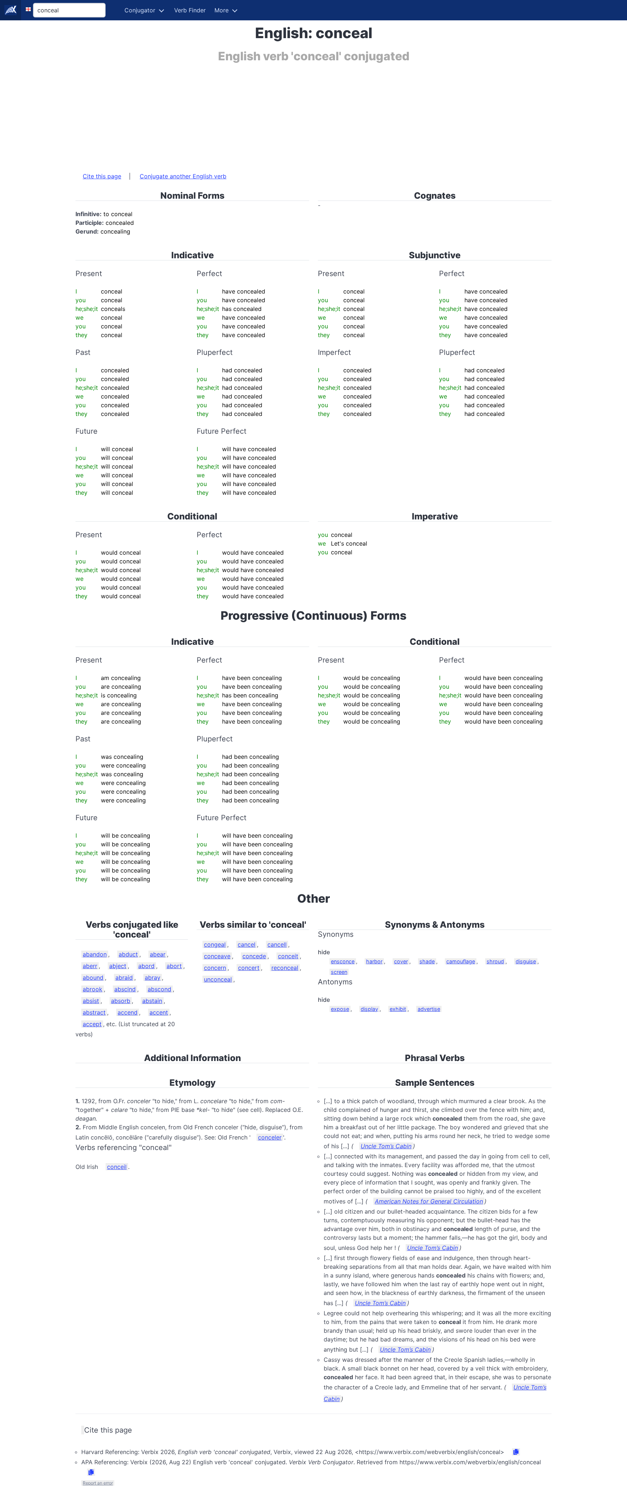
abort (174, 965)
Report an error (98, 1483)
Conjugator (139, 10)
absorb (120, 1000)
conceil (117, 1166)
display (369, 1009)
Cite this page (102, 176)
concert (248, 967)
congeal (215, 944)
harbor (374, 961)
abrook (92, 989)
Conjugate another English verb (183, 176)
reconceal (284, 967)
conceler (270, 1137)
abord (146, 965)
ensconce (343, 961)
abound (93, 977)
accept (92, 1024)
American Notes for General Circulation (429, 1201)
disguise (526, 961)
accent (158, 1012)
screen (339, 972)
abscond (159, 989)
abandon (95, 954)
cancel (246, 944)
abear (157, 954)
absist (91, 1000)
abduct (128, 954)
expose (340, 1009)
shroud (495, 961)
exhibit (398, 1009)
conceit (288, 956)
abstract (94, 1012)
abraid (124, 977)
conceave (217, 956)
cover (401, 961)
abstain (152, 1000)
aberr (90, 965)
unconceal (218, 979)
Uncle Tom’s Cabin (386, 1146)
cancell (277, 944)
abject (117, 965)
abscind (125, 989)
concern (215, 967)
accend (128, 1012)
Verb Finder (190, 10)
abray (152, 977)
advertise (429, 1009)
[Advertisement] (293, 114)
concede (254, 956)
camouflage (460, 961)
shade (427, 961)
